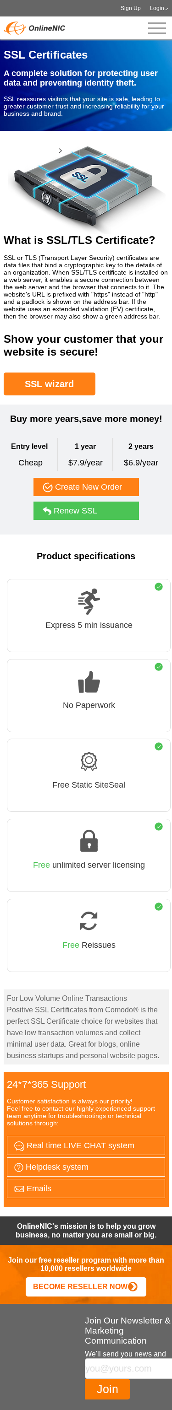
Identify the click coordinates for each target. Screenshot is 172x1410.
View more (37, 150)
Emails (37, 1188)
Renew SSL (74, 510)
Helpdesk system (56, 1167)
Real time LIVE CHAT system (79, 1145)
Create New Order (87, 487)
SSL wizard (49, 384)
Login (157, 8)
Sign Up (131, 8)
